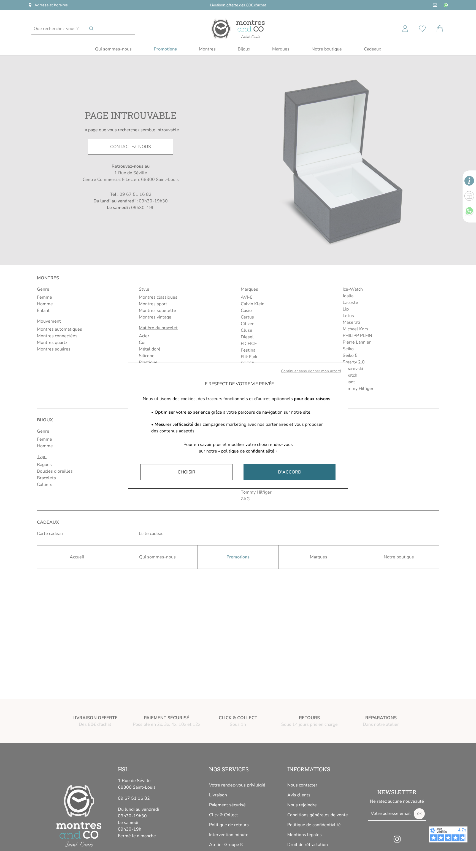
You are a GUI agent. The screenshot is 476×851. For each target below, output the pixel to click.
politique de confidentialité (247, 451)
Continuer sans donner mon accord (311, 371)
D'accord (289, 472)
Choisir (186, 472)
